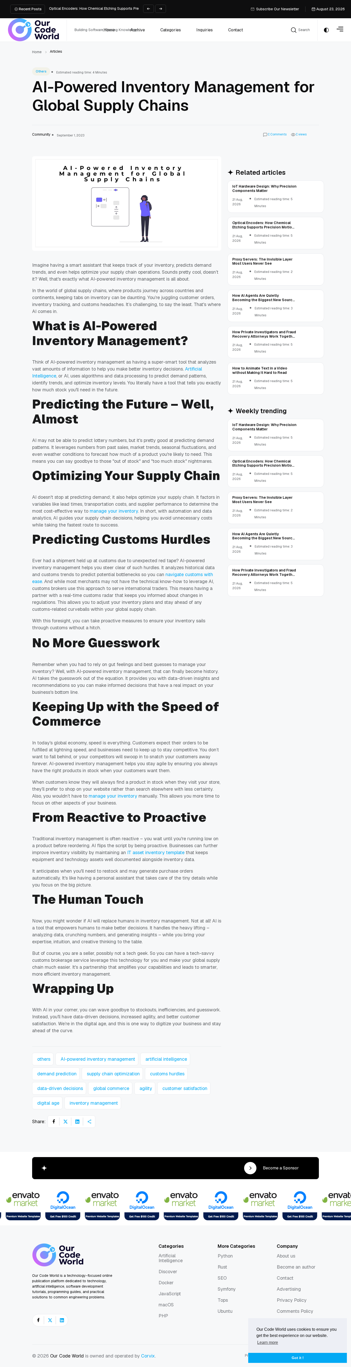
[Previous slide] (148, 9)
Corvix (148, 1356)
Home (37, 52)
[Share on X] (65, 1122)
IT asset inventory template (155, 852)
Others (41, 71)
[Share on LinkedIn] (77, 1122)
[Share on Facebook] (54, 1122)
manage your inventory (114, 511)
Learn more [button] (267, 1342)
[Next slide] (160, 9)
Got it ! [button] (298, 1358)
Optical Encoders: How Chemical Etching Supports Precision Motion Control (111, 8)
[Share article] (89, 1122)
